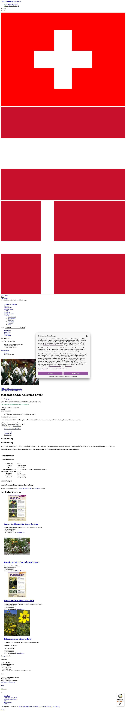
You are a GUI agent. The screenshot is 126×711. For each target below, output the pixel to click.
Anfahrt (2, 685)
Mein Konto (7, 330)
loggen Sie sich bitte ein (25, 488)
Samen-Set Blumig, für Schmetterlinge (21, 524)
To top (2, 709)
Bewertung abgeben (6, 399)
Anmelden (7, 333)
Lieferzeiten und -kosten (10, 697)
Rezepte (6, 703)
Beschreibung (8, 432)
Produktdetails (8, 433)
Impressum (25, 706)
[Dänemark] (63, 294)
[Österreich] (63, 199)
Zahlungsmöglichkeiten (10, 699)
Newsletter (7, 696)
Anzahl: (3, 409)
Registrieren (7, 335)
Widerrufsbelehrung (46, 706)
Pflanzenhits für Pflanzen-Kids (17, 639)
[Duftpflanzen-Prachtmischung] (17, 558)
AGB (20, 706)
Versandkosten (17, 426)
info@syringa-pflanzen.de (8, 682)
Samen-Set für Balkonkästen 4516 (19, 600)
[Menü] (123, 694)
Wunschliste (7, 332)
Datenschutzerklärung (34, 706)
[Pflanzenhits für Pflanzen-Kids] (17, 635)
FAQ (5, 700)
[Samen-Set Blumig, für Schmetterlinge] (17, 520)
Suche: (2, 327)
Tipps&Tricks (7, 702)
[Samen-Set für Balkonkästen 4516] (17, 597)
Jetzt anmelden (5, 350)
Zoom (2, 388)
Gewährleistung (56, 706)
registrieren (37, 488)
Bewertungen (7, 435)
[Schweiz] (63, 106)
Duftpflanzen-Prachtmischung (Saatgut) (21, 562)
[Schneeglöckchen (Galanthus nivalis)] (11, 389)
